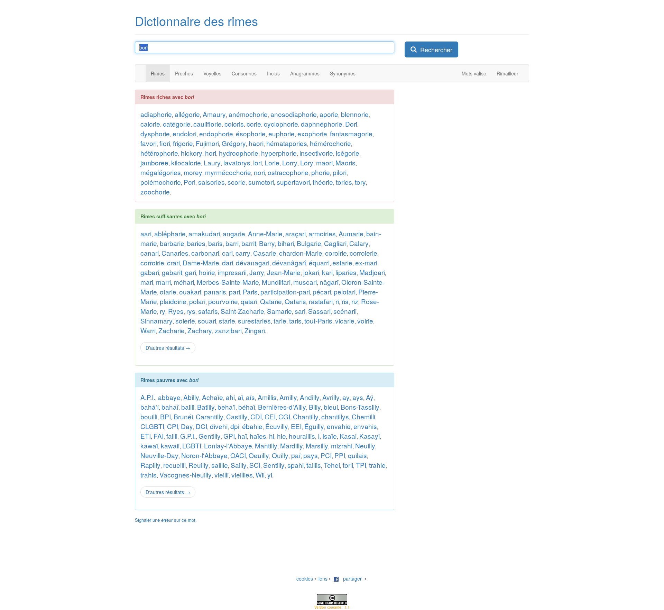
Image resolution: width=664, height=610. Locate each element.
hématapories (286, 143)
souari (207, 320)
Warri (148, 330)
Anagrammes (305, 73)
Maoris (345, 162)
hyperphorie (279, 152)
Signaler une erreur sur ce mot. (166, 520)
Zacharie (171, 330)
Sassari (319, 311)
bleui (331, 406)
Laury (212, 162)
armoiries (322, 233)
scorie (237, 181)
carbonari (205, 252)
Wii (260, 474)
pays (310, 455)
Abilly (191, 397)
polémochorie (160, 181)
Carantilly (209, 416)
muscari (305, 281)
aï (240, 397)
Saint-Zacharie (242, 311)
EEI (296, 426)
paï (296, 455)
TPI (361, 465)
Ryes (176, 311)
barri (232, 243)
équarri (319, 262)
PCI (326, 455)
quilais (357, 455)
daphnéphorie (321, 123)
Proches (184, 73)
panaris (215, 291)
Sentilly (274, 465)
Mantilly (266, 445)
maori (324, 162)
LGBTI (191, 445)
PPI (339, 455)
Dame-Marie (201, 262)
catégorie (177, 123)
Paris (250, 291)
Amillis (267, 397)
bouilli (148, 416)
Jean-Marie (284, 272)
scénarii (345, 311)
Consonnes (244, 73)
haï (242, 435)
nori (259, 172)
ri (337, 301)
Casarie (264, 252)
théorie (323, 181)
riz (354, 301)
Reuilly (198, 465)
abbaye (169, 397)
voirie (365, 320)
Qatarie (271, 301)
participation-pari (285, 291)
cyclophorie (281, 123)
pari (234, 291)
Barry (267, 243)
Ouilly (280, 455)
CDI (256, 416)
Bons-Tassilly (360, 406)
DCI (201, 426)
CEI (270, 416)
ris (345, 301)
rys (190, 311)
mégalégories (160, 172)
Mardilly (291, 445)
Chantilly (306, 416)
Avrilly (331, 397)
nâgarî (329, 281)
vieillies (242, 474)
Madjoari (372, 272)
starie (227, 320)
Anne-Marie (265, 233)
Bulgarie (309, 243)
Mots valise (474, 73)
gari (190, 272)
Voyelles (212, 73)
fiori (164, 143)
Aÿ (370, 397)
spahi (295, 465)
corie (254, 123)
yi (269, 474)
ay (346, 397)
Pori (189, 181)
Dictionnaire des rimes (196, 20)
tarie (280, 320)
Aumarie (351, 233)
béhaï (246, 406)
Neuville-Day (159, 455)
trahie (377, 465)
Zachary (199, 330)
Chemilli (363, 416)
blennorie (355, 114)
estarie (342, 262)
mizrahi (341, 445)
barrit (248, 243)
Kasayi (369, 435)
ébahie (252, 426)
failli (171, 435)
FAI (159, 435)
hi (271, 435)
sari (300, 311)
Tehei (332, 465)
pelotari (345, 291)
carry (243, 252)
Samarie (279, 311)
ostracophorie (288, 172)
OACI (238, 455)
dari (227, 262)
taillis (313, 465)
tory (360, 181)
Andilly (310, 397)
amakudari (204, 233)
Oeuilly (259, 455)
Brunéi (183, 416)
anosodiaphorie (293, 114)
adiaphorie (156, 114)
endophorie (216, 133)
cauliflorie (207, 123)
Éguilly (314, 426)
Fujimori (207, 143)
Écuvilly (276, 426)
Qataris (295, 301)
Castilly (237, 416)
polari (197, 301)
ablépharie (170, 233)
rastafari (321, 301)
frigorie (183, 143)
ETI (145, 435)
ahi (230, 397)
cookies (304, 578)
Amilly (288, 397)
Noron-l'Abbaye (204, 455)
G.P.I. (188, 435)
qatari (249, 301)
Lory (306, 162)
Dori (351, 123)
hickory (191, 152)
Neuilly (365, 445)
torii (348, 465)
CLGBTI (152, 426)
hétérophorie (159, 152)
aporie (329, 114)
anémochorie (248, 114)
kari (327, 272)
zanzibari (228, 330)
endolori (184, 133)
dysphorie (155, 133)
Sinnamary (156, 320)
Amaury (214, 114)
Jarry (256, 272)
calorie (150, 123)
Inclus (273, 73)
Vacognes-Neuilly (185, 474)
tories (344, 181)
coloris (234, 123)
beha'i (227, 406)
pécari (322, 291)
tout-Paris (318, 320)
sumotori (261, 181)
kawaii (170, 445)
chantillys (335, 416)
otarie (168, 291)
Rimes (158, 73)
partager (350, 578)
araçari (295, 233)
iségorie (347, 152)
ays (357, 397)
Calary (359, 243)
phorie (320, 172)
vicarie (344, 320)
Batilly (206, 406)
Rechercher (434, 49)
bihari (286, 243)
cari (227, 252)
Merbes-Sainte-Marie (228, 281)
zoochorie (155, 191)
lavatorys (236, 162)
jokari (311, 272)
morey (193, 172)
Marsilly (317, 445)
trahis (148, 474)
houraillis (302, 435)
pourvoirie (223, 301)
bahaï (170, 406)
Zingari (255, 330)
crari (173, 262)
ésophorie (251, 133)
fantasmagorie (351, 133)
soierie (185, 320)
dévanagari (252, 262)
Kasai (348, 435)
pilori (340, 172)
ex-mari (366, 262)
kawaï (149, 445)
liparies (346, 272)
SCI (254, 465)
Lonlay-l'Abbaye (228, 445)
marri (163, 281)
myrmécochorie (228, 172)
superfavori (293, 181)
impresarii (232, 272)
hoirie (207, 272)
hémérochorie (330, 143)
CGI (284, 416)
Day (187, 426)
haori (256, 143)
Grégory (234, 143)
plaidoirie (173, 301)
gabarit (172, 272)
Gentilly (210, 435)
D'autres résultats (168, 347)
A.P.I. (147, 397)
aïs (250, 397)
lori (257, 162)
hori (210, 152)
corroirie (152, 262)
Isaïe (329, 435)
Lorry (289, 162)
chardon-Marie (300, 252)
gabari (149, 272)
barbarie (172, 243)
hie (281, 435)
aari (145, 233)
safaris (208, 311)
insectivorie (316, 152)
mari (146, 281)
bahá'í (149, 406)
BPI (165, 416)
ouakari (190, 291)
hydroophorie (238, 152)
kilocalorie (186, 162)
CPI (172, 426)
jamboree (154, 162)
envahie (339, 426)
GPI (229, 435)
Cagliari (335, 243)
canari (149, 252)
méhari (184, 281)
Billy (315, 406)
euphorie (281, 133)
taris (295, 320)
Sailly (239, 465)
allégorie (187, 114)
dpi (234, 426)
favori (148, 143)
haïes (258, 435)
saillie (219, 465)
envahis (365, 426)
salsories (211, 181)
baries (196, 243)
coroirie (336, 252)
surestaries (254, 320)
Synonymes (343, 73)
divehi (219, 426)
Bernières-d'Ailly (282, 406)
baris (215, 243)
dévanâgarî (289, 262)
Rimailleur (507, 73)
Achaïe (212, 397)
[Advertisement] (456, 193)
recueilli (174, 465)
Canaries (175, 252)
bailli (187, 406)
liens (322, 578)
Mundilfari (276, 281)
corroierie (363, 252)
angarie (234, 233)
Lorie (272, 162)
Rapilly (150, 465)
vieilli (221, 474)
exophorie (312, 133)
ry (162, 311)
